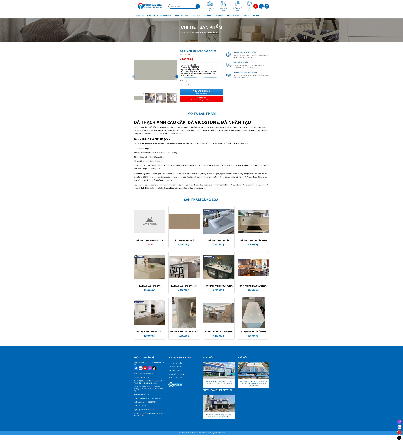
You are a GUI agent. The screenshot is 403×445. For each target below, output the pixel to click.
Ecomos (222, 433)
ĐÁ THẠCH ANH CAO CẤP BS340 (253, 240)
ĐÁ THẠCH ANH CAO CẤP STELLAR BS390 (218, 240)
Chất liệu (195, 15)
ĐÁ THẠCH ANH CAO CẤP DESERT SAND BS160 (253, 286)
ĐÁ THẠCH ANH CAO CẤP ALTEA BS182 (219, 286)
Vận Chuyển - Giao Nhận (176, 374)
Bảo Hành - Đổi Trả (175, 367)
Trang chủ (139, 15)
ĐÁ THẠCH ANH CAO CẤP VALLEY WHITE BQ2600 (253, 331)
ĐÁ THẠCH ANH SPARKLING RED (149, 240)
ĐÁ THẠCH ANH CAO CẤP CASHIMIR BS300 (149, 286)
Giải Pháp (219, 15)
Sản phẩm (208, 15)
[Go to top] (399, 438)
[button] (176, 76)
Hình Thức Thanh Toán (176, 370)
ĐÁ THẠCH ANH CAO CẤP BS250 (184, 286)
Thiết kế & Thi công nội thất (158, 15)
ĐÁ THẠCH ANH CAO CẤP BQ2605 (219, 331)
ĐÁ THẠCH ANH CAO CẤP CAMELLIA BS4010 (184, 240)
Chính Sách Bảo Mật (175, 378)
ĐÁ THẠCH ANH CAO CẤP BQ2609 (184, 331)
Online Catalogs (232, 15)
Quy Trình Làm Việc (175, 363)
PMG (246, 15)
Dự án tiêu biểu (181, 15)
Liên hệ (255, 15)
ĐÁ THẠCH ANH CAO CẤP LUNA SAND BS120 (150, 331)
